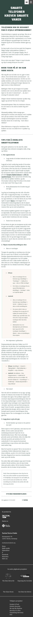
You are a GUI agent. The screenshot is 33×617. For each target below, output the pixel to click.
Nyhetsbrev (6, 550)
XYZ (11, 614)
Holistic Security (15, 606)
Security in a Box (15, 610)
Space (13, 201)
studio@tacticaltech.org (8, 543)
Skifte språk (6, 548)
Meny (4, 546)
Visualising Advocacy (16, 612)
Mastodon (5, 556)
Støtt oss (5, 558)
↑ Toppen (25, 500)
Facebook (5, 554)
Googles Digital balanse (14, 175)
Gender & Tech (14, 604)
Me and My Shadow (16, 608)
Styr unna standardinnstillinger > (16, 494)
